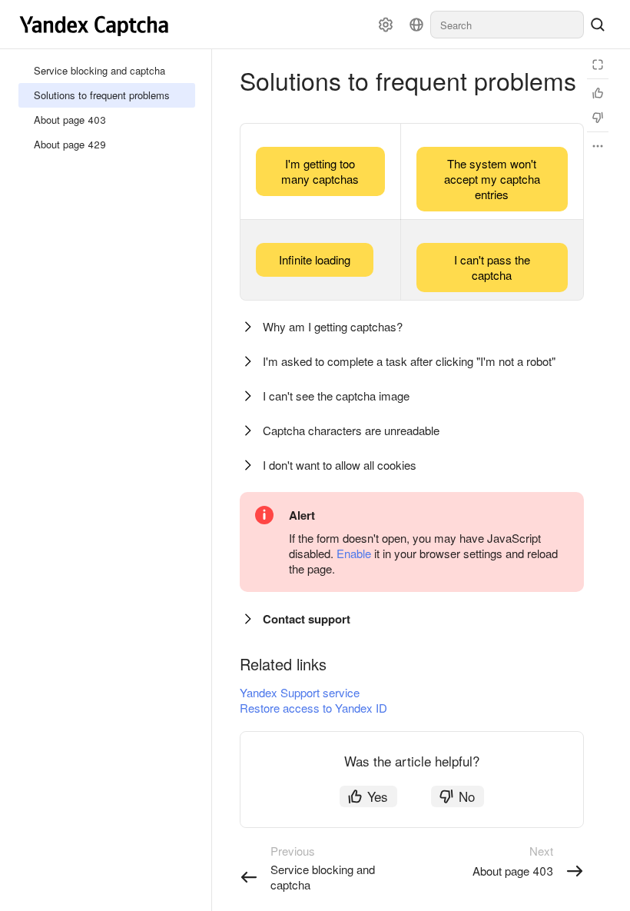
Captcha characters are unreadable (351, 430)
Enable (354, 553)
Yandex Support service (300, 692)
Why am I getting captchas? (333, 326)
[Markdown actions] (597, 146)
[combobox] (507, 25)
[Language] (416, 24)
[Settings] (386, 24)
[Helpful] (597, 93)
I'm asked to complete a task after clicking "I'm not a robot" (409, 361)
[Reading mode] (597, 64)
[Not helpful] (597, 117)
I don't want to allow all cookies (339, 465)
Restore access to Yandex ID (313, 708)
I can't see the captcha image (336, 395)
